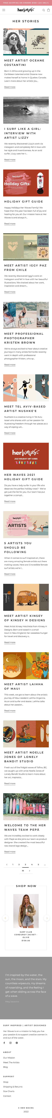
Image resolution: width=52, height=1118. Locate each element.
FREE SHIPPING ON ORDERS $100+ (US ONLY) (26, 3)
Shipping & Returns (12, 1086)
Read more (9, 87)
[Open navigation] (3, 10)
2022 (26, 1111)
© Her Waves (26, 1108)
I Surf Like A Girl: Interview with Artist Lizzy (22, 133)
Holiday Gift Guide (23, 201)
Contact (7, 1096)
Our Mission (9, 1057)
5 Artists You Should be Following (18, 548)
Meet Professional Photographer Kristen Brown (24, 338)
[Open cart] (48, 10)
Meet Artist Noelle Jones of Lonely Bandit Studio (24, 757)
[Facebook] (4, 1042)
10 (23, 871)
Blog (5, 1067)
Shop (5, 1082)
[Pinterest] (17, 1042)
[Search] (44, 10)
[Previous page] (7, 864)
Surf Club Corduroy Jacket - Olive (26, 934)
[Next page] (30, 871)
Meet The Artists (11, 1062)
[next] (47, 918)
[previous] (5, 918)
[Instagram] (10, 1042)
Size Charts (8, 1091)
